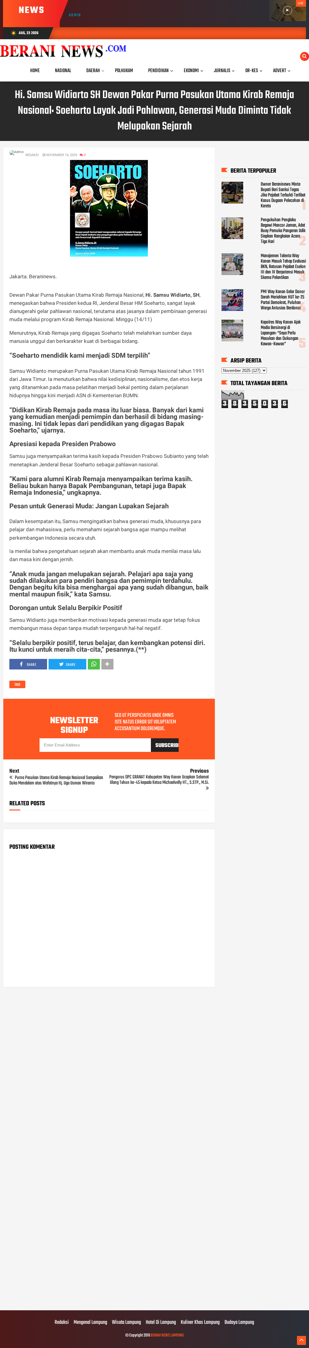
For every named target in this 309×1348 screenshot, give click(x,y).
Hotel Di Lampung (161, 1322)
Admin (75, 15)
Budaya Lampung (239, 1322)
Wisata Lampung (126, 1322)
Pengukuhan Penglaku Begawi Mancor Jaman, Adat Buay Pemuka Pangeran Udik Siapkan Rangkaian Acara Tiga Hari (283, 231)
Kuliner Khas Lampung (200, 1322)
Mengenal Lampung (90, 1322)
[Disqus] (109, 1068)
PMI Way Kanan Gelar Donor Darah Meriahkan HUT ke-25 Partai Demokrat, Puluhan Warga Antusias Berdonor (283, 300)
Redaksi (62, 1322)
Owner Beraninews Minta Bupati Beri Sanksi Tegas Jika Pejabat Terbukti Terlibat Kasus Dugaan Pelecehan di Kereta (283, 195)
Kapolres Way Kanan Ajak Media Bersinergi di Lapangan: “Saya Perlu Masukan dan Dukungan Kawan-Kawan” (281, 333)
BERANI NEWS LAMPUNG (167, 1335)
